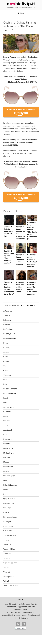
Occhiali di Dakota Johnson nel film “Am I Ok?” (8, 231)
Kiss (5, 435)
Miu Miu (6, 457)
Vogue (6, 567)
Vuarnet (6, 572)
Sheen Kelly (8, 526)
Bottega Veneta (9, 338)
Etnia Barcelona (9, 393)
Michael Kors (8, 453)
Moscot (6, 462)
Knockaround (8, 439)
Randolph (7, 508)
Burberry (6, 348)
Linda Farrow (8, 448)
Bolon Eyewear (9, 334)
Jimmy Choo (8, 425)
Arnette (6, 316)
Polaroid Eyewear (10, 485)
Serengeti (7, 522)
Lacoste (6, 444)
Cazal (5, 357)
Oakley (6, 471)
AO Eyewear (8, 311)
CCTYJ (6, 361)
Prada (5, 494)
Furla (5, 403)
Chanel (6, 371)
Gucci (5, 416)
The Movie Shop (9, 535)
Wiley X (6, 581)
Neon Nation (8, 467)
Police (5, 490)
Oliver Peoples (9, 476)
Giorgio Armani (9, 407)
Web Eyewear (8, 577)
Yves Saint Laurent (10, 586)
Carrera (6, 352)
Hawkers (6, 421)
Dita (5, 384)
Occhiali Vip (21, 4)
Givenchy (7, 412)
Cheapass (7, 375)
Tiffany (6, 540)
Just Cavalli (7, 430)
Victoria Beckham (10, 563)
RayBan (6, 512)
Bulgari (6, 343)
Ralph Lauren (8, 503)
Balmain (6, 325)
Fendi (5, 398)
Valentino (7, 554)
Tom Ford (7, 544)
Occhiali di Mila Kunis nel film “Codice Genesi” (20, 287)
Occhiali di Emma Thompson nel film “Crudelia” (20, 259)
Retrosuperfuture (10, 517)
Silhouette (7, 531)
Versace (6, 558)
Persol (5, 480)
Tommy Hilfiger (9, 549)
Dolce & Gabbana (10, 389)
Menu (22, 13)
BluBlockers (8, 329)
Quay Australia (9, 499)
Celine (6, 366)
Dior (5, 380)
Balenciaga (7, 320)
